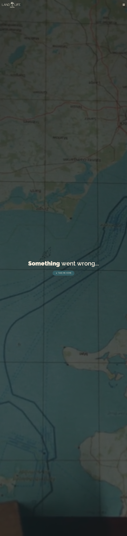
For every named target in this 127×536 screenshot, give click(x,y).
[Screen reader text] (124, 4)
